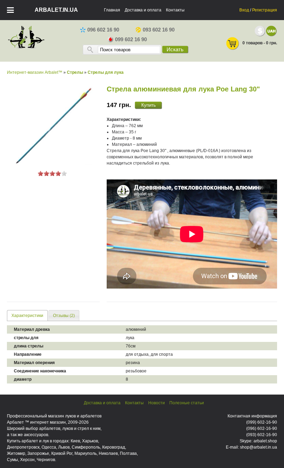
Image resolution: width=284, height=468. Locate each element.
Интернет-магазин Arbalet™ (34, 72)
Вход (244, 10)
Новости (156, 402)
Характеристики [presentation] (27, 315)
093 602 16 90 (159, 30)
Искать (175, 49)
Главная (112, 10)
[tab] (27, 315)
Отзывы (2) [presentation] (64, 315)
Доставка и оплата (143, 10)
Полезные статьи (186, 402)
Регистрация (264, 10)
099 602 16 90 (131, 39)
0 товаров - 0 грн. (259, 43)
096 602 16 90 (103, 30)
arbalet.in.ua (56, 10)
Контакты (175, 10)
